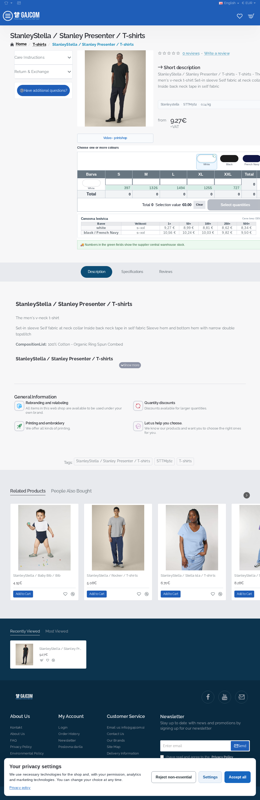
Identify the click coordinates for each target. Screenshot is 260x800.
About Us (20, 716)
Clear (199, 204)
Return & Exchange (31, 71)
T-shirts (39, 44)
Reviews (165, 272)
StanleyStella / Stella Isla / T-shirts (188, 575)
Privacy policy (19, 788)
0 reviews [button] (191, 53)
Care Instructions (29, 57)
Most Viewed (56, 631)
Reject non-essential (174, 777)
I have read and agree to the (199, 757)
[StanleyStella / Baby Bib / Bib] (44, 538)
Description (96, 272)
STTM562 (165, 461)
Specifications (132, 272)
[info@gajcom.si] (19, 3)
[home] (18, 44)
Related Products (27, 491)
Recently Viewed (25, 631)
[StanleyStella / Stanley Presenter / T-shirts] (24, 655)
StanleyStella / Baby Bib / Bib (36, 575)
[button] (130, 365)
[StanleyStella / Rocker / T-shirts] (118, 538)
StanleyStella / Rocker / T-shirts (112, 575)
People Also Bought (71, 491)
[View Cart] (251, 15)
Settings (210, 777)
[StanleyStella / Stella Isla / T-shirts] (192, 538)
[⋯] (8, 3)
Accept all (237, 777)
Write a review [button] (217, 53)
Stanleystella (170, 104)
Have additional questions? (45, 90)
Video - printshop (115, 138)
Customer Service (126, 716)
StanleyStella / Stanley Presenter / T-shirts (113, 461)
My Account (71, 716)
